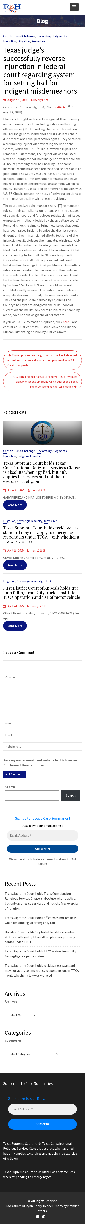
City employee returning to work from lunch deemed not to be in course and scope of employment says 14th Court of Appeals (42, 360)
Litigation (24, 41)
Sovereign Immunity (29, 521)
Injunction (9, 41)
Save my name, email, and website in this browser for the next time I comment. (40, 762)
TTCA (47, 581)
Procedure (38, 41)
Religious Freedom (29, 456)
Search (10, 787)
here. (66, 322)
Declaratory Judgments (52, 36)
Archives (11, 1001)
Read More (14, 505)
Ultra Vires (50, 521)
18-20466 (58, 107)
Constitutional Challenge (19, 36)
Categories (13, 1040)
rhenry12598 (41, 100)
